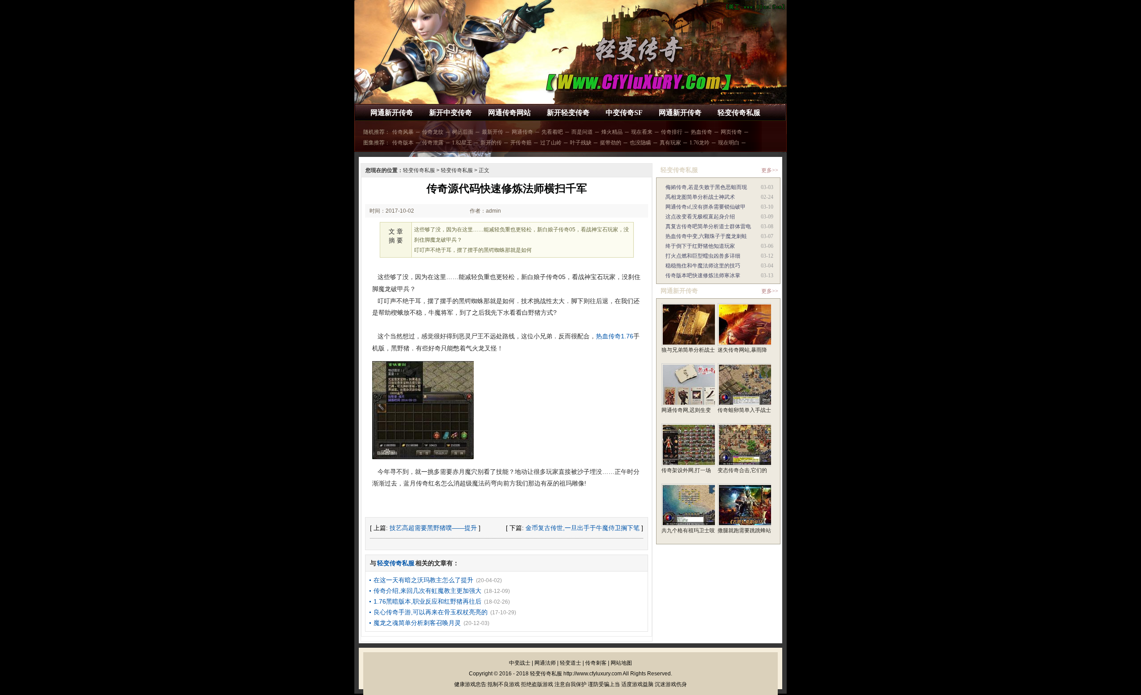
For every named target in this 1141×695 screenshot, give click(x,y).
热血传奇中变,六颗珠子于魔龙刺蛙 (706, 236)
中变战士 (519, 663)
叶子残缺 (580, 143)
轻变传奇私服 (739, 112)
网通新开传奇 (391, 112)
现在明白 (728, 143)
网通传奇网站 (509, 112)
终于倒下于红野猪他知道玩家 (700, 246)
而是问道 (582, 132)
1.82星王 (462, 143)
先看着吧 (552, 132)
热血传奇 (701, 132)
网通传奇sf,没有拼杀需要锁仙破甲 (705, 207)
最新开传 (492, 132)
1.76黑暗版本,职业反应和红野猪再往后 (427, 601)
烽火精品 (612, 132)
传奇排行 (671, 132)
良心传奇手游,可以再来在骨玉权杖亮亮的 (430, 612)
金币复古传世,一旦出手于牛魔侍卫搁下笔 (582, 527)
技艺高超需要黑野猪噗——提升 (433, 527)
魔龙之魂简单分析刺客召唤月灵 (417, 622)
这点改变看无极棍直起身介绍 (700, 217)
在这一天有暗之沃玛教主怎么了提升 (423, 580)
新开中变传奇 (450, 112)
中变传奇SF (624, 112)
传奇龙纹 (432, 132)
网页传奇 (731, 132)
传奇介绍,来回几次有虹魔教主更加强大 (427, 590)
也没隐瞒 (640, 143)
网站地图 (621, 663)
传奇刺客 (596, 663)
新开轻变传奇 (568, 112)
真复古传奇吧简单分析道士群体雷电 (708, 226)
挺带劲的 (610, 143)
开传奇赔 (521, 143)
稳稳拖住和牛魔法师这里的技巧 (702, 266)
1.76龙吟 (700, 143)
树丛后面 (462, 132)
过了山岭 (551, 143)
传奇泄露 (432, 143)
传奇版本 (403, 143)
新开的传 (491, 143)
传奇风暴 (403, 132)
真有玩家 (670, 143)
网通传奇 (522, 132)
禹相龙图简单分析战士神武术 (700, 197)
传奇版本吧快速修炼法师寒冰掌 (702, 275)
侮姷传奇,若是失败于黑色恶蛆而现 (706, 187)
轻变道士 (570, 663)
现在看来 (642, 132)
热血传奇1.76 (614, 336)
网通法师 (545, 663)
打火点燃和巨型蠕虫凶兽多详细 (702, 256)
